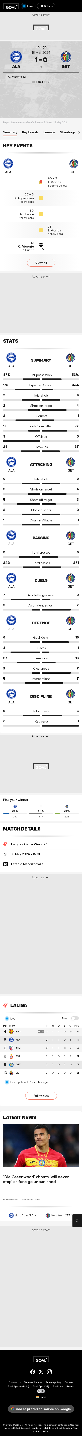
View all (41, 263)
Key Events (30, 132)
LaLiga (41, 47)
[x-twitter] (41, 1372)
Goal (22, 1425)
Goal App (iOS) (41, 1386)
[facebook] (32, 1372)
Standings (67, 132)
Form (65, 1018)
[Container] (16, 60)
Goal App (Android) (18, 1386)
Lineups (49, 132)
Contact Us (14, 1382)
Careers (68, 1382)
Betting (70, 1386)
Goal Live (58, 1386)
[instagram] (49, 1372)
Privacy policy (53, 1382)
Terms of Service (33, 1382)
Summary (10, 132)
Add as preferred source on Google (43, 1409)
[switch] (75, 1018)
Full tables (41, 1096)
